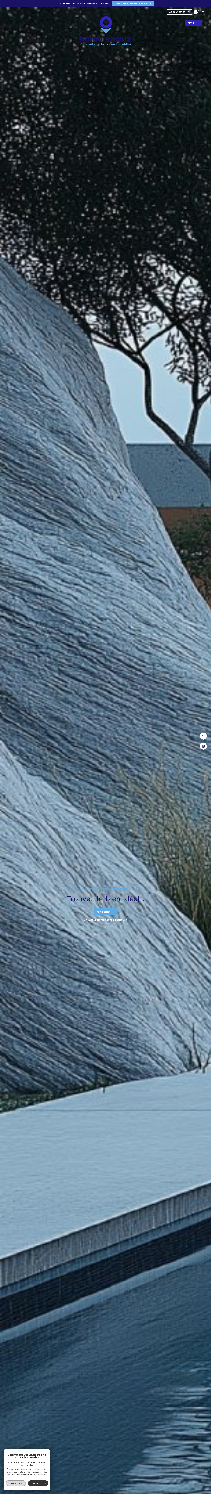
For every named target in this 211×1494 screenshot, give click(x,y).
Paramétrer (16, 1483)
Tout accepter (38, 1483)
